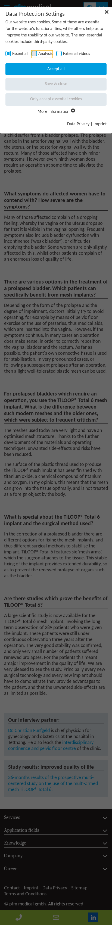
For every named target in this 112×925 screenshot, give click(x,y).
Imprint (100, 124)
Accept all (56, 69)
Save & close (56, 84)
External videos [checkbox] (76, 54)
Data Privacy (78, 124)
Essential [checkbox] (20, 54)
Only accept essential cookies (56, 99)
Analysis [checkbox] (45, 54)
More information (54, 112)
